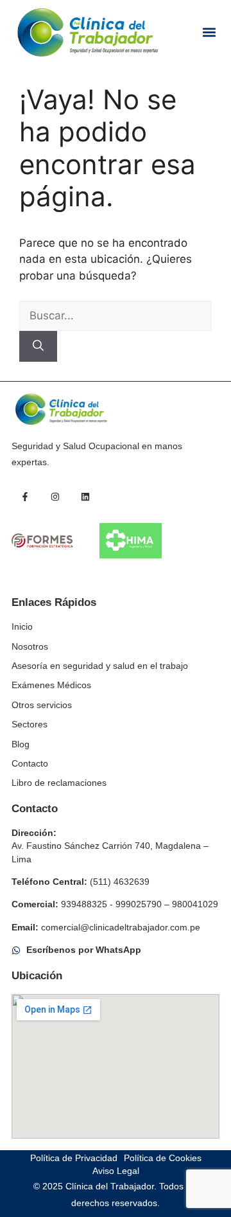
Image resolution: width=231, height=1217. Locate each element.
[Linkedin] (85, 496)
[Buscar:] (115, 315)
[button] (208, 32)
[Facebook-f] (25, 496)
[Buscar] (38, 346)
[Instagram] (55, 496)
